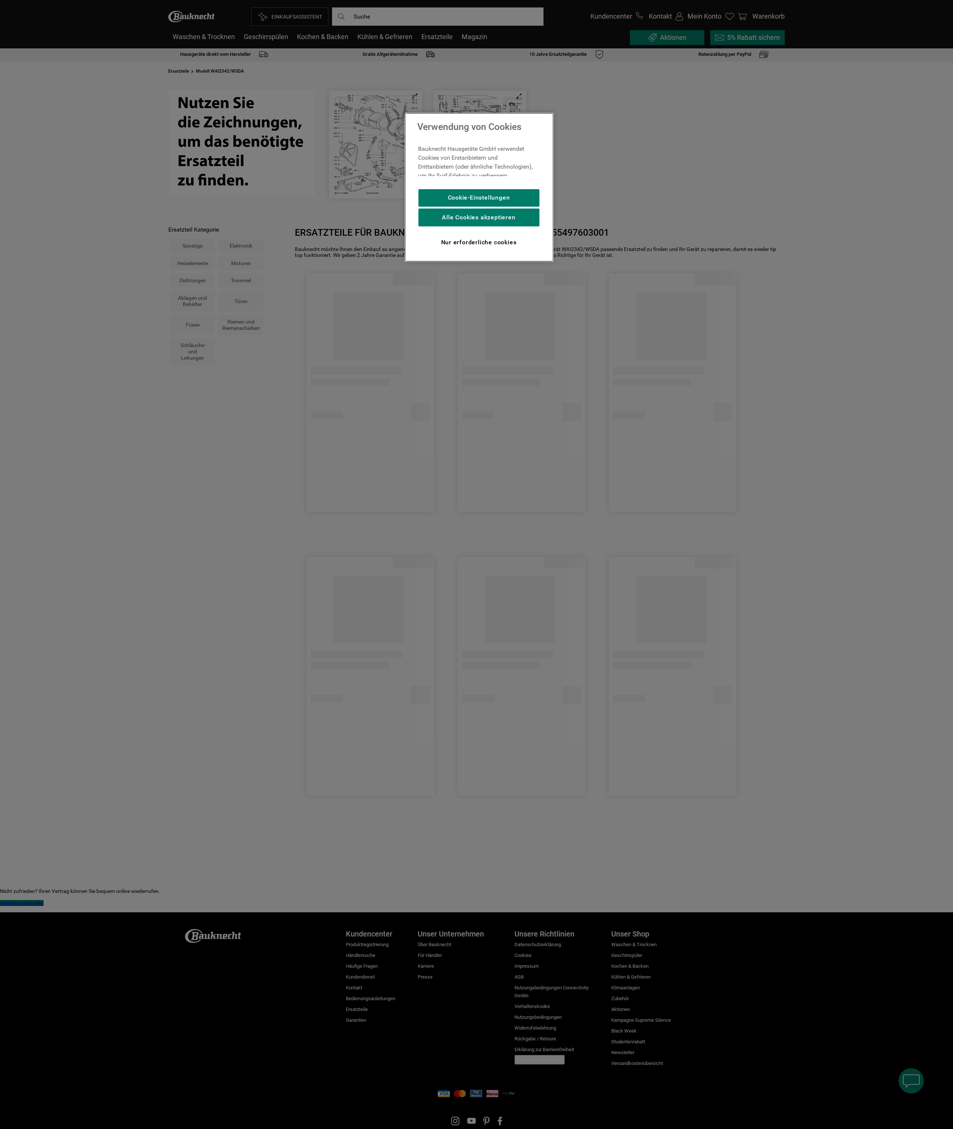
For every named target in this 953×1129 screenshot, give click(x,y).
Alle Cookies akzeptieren (478, 217)
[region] (479, 187)
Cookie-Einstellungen (479, 197)
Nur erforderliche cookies (479, 242)
